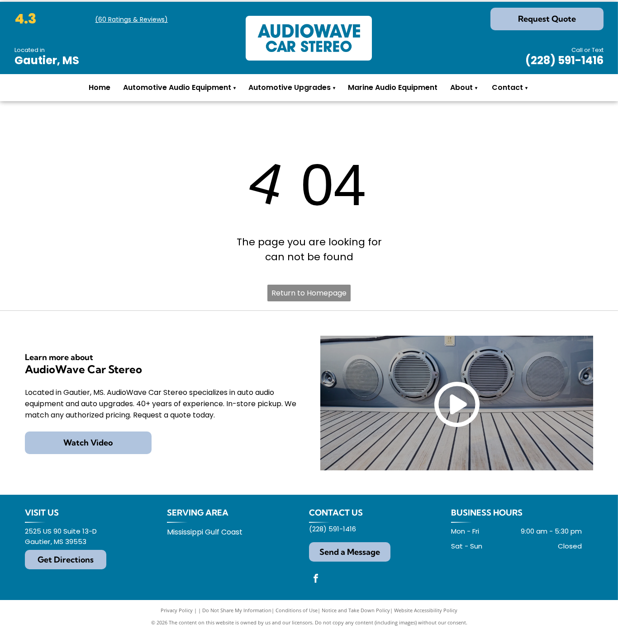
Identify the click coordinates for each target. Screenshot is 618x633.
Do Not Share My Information (236, 610)
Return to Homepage (309, 293)
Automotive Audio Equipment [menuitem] (179, 87)
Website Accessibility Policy (425, 610)
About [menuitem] (461, 87)
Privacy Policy (177, 610)
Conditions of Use (297, 610)
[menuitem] (476, 88)
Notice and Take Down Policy (356, 610)
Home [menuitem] (99, 87)
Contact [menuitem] (507, 87)
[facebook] (316, 579)
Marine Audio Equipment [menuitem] (392, 87)
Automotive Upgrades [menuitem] (291, 87)
